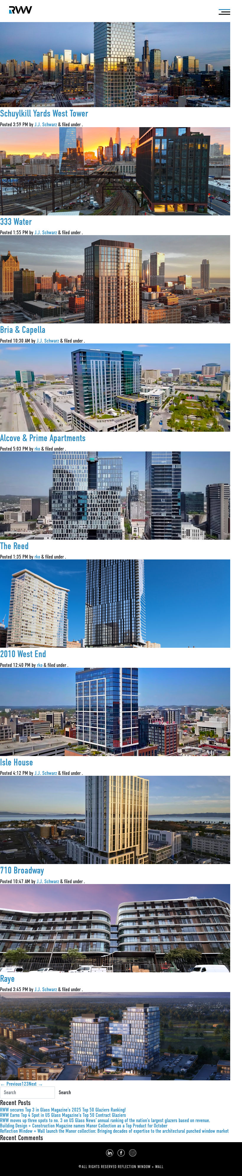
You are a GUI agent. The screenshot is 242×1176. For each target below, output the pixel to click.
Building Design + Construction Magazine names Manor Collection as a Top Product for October (83, 1125)
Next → (36, 1084)
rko (37, 449)
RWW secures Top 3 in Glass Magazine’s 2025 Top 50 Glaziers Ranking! (63, 1110)
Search (65, 1092)
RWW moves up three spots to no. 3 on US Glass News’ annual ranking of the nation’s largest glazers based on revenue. (105, 1120)
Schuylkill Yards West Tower (44, 113)
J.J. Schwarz (46, 124)
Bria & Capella (22, 329)
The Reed (14, 546)
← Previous (11, 1084)
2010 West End (23, 654)
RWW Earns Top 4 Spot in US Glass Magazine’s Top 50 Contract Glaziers (63, 1115)
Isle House (16, 762)
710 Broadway (22, 870)
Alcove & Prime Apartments (43, 438)
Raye (7, 978)
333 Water (16, 221)
